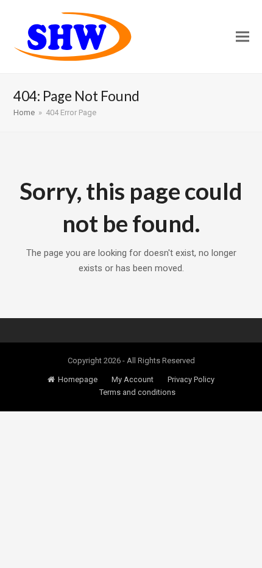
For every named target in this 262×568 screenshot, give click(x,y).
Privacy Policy (191, 379)
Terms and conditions (137, 392)
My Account (133, 379)
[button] (242, 37)
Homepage (77, 379)
